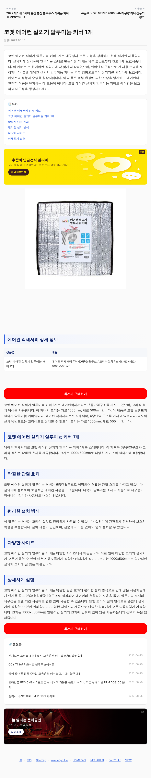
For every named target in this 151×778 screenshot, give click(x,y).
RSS (29, 760)
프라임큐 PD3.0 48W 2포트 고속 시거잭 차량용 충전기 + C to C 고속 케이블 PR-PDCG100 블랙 (66, 685)
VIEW (128, 760)
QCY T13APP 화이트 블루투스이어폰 (31, 664)
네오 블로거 (97, 760)
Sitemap (41, 760)
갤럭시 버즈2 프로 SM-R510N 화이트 (31, 696)
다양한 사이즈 (16, 133)
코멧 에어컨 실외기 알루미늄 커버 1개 (31, 116)
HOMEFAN (79, 760)
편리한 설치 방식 (18, 127)
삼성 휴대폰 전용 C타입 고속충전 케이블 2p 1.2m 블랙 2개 (44, 673)
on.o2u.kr (115, 760)
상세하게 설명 (16, 138)
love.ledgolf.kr (59, 760)
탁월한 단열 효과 (18, 121)
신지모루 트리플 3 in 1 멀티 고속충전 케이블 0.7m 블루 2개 (45, 655)
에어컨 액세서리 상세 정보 (24, 110)
